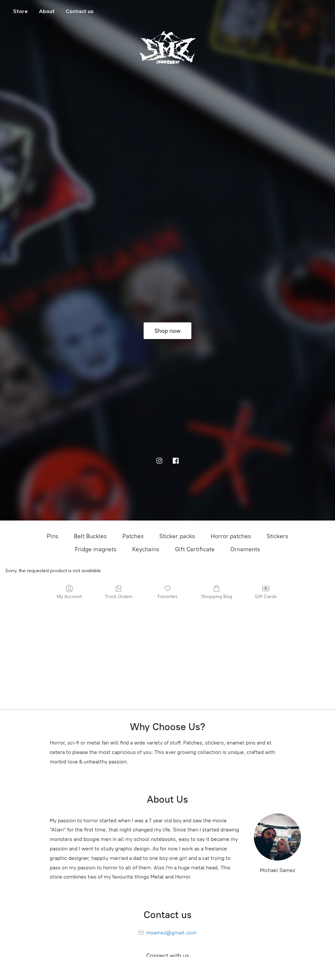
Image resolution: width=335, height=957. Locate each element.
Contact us (80, 11)
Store (20, 11)
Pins (52, 536)
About (47, 11)
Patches (133, 536)
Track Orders (118, 596)
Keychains (145, 549)
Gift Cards (266, 596)
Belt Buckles (90, 536)
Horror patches (231, 536)
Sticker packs (177, 536)
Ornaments (245, 549)
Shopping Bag (216, 596)
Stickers (277, 536)
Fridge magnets (95, 549)
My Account (69, 596)
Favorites (168, 596)
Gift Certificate (195, 549)
